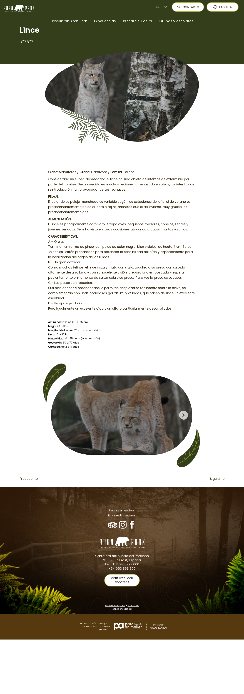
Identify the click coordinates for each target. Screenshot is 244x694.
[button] (69, 21)
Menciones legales (115, 605)
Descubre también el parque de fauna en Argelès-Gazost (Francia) (94, 626)
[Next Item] (183, 415)
